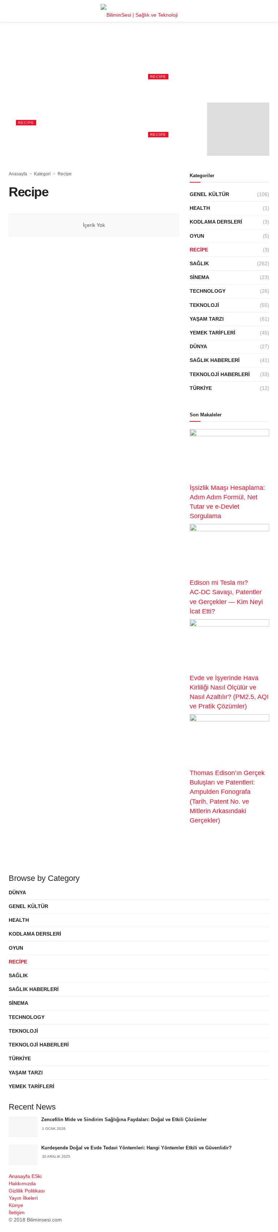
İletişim (17, 1212)
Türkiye (201, 388)
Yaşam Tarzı (207, 319)
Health (200, 208)
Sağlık (199, 263)
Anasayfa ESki (25, 1176)
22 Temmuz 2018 (163, 88)
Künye (16, 1205)
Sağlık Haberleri (215, 360)
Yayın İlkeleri (23, 1198)
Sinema (199, 277)
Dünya (198, 346)
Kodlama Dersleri (216, 222)
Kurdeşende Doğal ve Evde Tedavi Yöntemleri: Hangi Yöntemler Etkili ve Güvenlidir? (136, 1147)
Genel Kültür (209, 194)
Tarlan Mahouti (46, 145)
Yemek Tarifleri (212, 333)
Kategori (42, 173)
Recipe (26, 123)
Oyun (197, 236)
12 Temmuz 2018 (163, 145)
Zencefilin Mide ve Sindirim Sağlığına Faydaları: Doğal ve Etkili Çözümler (124, 1119)
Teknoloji (204, 305)
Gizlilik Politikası (27, 1191)
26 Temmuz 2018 (79, 145)
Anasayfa (18, 173)
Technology (208, 291)
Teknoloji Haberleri (220, 374)
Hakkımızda (22, 1183)
